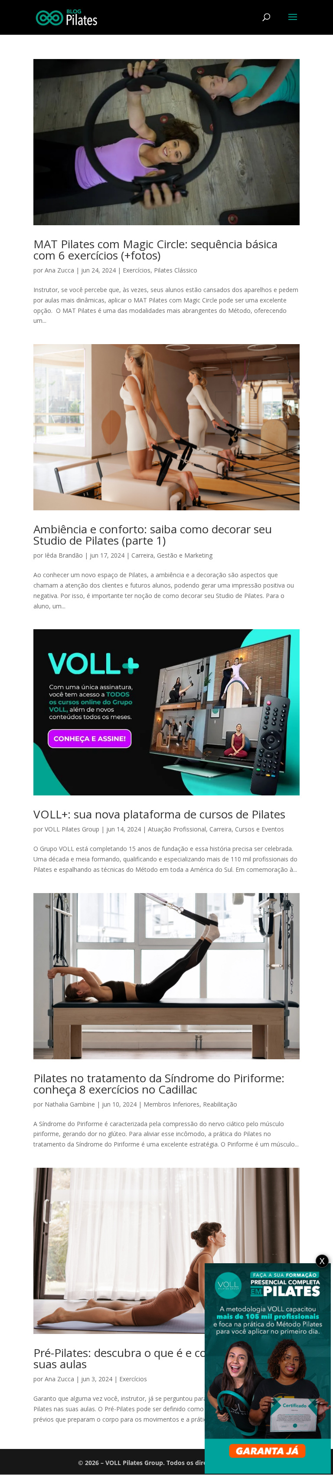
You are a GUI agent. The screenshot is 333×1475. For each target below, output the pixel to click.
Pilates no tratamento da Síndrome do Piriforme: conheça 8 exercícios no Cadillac (158, 1083)
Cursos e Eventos (259, 829)
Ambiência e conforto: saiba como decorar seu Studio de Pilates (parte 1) (152, 534)
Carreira (142, 555)
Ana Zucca (59, 270)
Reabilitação (220, 1104)
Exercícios (136, 270)
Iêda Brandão (64, 555)
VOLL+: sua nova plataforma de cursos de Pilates (159, 814)
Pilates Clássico (175, 270)
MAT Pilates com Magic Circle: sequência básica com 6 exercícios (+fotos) (155, 249)
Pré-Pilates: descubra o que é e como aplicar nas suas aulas (157, 1358)
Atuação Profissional (177, 829)
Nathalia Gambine (70, 1104)
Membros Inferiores (171, 1104)
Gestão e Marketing (184, 555)
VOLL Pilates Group (72, 829)
